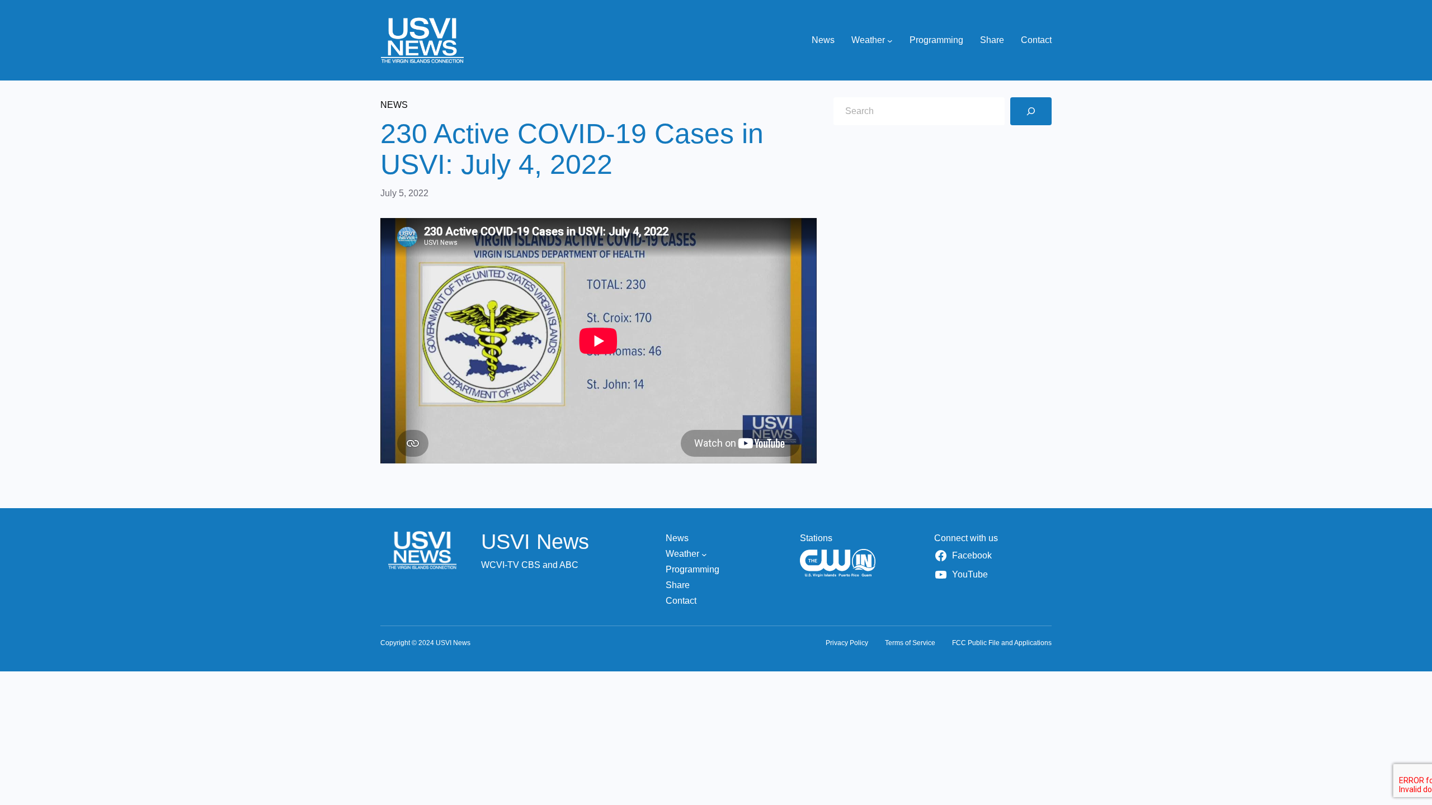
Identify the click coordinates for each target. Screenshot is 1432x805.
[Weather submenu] (890, 40)
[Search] (1031, 111)
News (394, 105)
